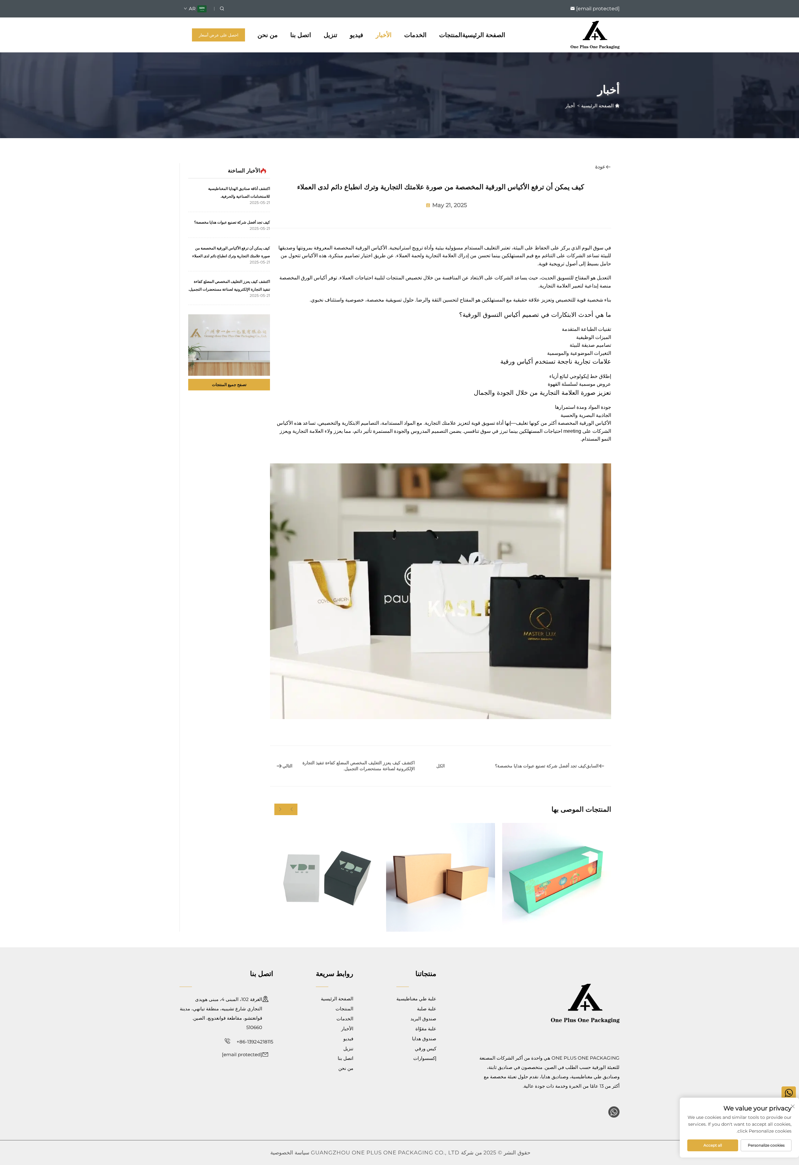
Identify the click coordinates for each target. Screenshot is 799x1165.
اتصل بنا (300, 35)
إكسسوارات (424, 1058)
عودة (600, 167)
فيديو (356, 35)
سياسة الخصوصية (289, 1152)
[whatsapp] (614, 1112)
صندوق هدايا (424, 1039)
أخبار (570, 106)
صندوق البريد (423, 1019)
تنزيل (330, 35)
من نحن (267, 35)
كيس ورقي (425, 1048)
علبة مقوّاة (425, 1029)
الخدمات (415, 35)
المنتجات (450, 35)
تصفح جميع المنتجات (229, 384)
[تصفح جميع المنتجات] (229, 345)
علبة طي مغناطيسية (416, 999)
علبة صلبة (426, 1009)
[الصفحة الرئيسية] (595, 34)
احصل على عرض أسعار (218, 34)
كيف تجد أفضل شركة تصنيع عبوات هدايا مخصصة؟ (232, 222)
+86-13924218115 (254, 1042)
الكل (440, 766)
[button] (291, 809)
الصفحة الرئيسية (483, 35)
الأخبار (384, 35)
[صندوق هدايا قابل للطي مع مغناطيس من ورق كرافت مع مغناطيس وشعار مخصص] (440, 877)
